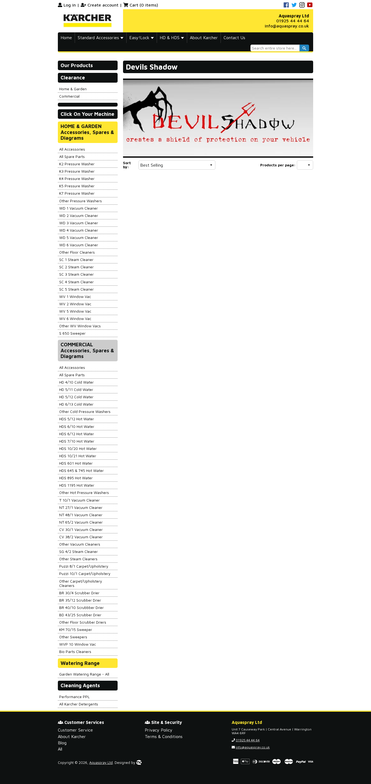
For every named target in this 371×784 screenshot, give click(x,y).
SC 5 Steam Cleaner (76, 289)
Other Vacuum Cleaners (79, 544)
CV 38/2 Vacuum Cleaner (81, 536)
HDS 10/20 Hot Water (78, 448)
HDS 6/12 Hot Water (76, 433)
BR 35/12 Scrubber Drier (80, 600)
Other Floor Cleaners (77, 252)
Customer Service (75, 729)
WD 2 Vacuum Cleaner (78, 215)
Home (66, 37)
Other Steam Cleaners (78, 558)
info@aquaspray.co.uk (287, 25)
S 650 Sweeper (72, 333)
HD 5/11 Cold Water (76, 389)
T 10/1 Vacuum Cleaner (79, 500)
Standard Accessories (99, 37)
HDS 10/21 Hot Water (77, 455)
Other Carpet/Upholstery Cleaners (80, 583)
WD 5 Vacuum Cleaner (78, 237)
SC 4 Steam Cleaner (76, 281)
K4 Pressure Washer (77, 178)
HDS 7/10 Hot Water (76, 441)
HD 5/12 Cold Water (76, 396)
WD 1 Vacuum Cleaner (78, 208)
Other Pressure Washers (80, 200)
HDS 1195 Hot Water (76, 485)
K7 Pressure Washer (77, 193)
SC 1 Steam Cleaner (76, 259)
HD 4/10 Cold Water (76, 382)
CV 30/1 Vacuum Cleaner (81, 529)
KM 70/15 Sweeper (75, 629)
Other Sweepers (73, 636)
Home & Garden (73, 88)
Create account (102, 4)
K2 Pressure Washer (77, 163)
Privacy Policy (158, 729)
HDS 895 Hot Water (76, 477)
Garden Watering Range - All (84, 674)
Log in (70, 4)
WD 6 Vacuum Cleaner (78, 244)
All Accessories (72, 149)
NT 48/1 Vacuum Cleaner (80, 514)
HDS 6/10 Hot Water (76, 426)
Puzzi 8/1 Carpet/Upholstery (83, 566)
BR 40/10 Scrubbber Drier (81, 607)
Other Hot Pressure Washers (84, 492)
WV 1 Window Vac (75, 296)
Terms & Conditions (164, 736)
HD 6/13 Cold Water (76, 404)
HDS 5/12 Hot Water (76, 418)
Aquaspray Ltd (101, 763)
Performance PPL (74, 696)
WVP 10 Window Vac (77, 644)
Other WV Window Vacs (80, 325)
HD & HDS (170, 37)
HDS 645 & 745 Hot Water (81, 470)
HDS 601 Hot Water (76, 463)
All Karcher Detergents (78, 704)
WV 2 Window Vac (75, 303)
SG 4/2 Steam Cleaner (78, 551)
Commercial (69, 96)
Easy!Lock (140, 37)
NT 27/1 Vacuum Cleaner (80, 507)
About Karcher (204, 37)
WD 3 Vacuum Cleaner (78, 222)
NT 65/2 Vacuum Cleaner (81, 522)
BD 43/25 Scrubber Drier (80, 614)
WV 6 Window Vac (75, 318)
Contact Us (234, 37)
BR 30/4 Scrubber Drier (79, 592)
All (60, 748)
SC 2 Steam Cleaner (76, 267)
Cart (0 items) (144, 4)
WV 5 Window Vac (75, 311)
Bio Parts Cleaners (75, 651)
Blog (62, 742)
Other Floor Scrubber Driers (82, 622)
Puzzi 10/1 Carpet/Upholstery (85, 573)
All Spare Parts (72, 156)
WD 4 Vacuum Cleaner (78, 230)
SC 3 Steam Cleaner (76, 274)
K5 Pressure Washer (77, 185)
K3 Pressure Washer (77, 171)
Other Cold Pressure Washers (85, 411)
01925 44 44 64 (292, 20)
